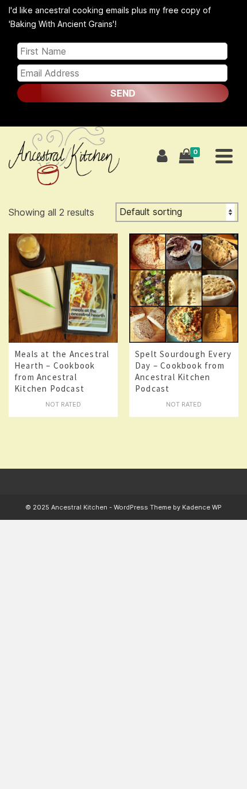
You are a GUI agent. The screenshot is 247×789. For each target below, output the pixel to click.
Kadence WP (202, 507)
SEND (123, 93)
